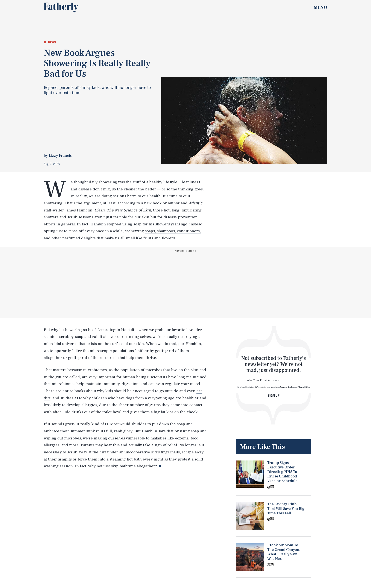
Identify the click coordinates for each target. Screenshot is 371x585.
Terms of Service (287, 387)
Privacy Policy (304, 387)
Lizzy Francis (60, 155)
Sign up (274, 395)
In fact (82, 224)
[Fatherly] (61, 7)
